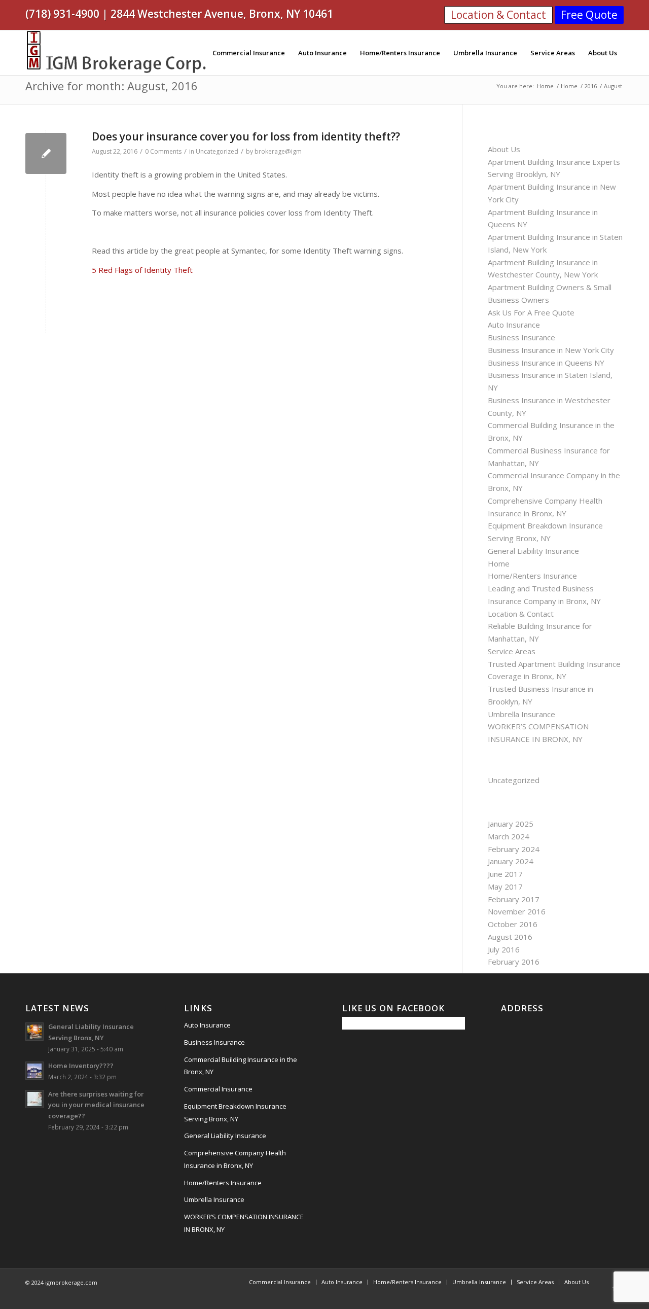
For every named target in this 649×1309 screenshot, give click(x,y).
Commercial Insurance (218, 1088)
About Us (504, 149)
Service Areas (511, 651)
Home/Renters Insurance (532, 576)
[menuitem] (249, 52)
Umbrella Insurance (521, 714)
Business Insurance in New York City (551, 350)
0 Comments (163, 151)
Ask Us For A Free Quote (531, 312)
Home (499, 563)
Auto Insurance (514, 325)
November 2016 (517, 911)
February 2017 (513, 899)
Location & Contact (498, 15)
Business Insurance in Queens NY (546, 363)
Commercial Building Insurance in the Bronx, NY (240, 1066)
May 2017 (505, 886)
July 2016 (504, 949)
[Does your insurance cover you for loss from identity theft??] (45, 153)
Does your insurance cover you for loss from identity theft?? (246, 136)
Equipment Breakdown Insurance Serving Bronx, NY (235, 1112)
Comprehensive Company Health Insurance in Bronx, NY (235, 1159)
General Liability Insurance (533, 551)
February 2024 (513, 849)
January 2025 (510, 824)
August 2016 (510, 937)
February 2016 (513, 962)
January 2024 (510, 861)
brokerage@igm (278, 151)
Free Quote (589, 15)
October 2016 (512, 924)
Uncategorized (217, 151)
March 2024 (508, 836)
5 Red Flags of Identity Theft (142, 270)
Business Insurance (521, 337)
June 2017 (505, 874)
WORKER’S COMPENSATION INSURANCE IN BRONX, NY (244, 1223)
